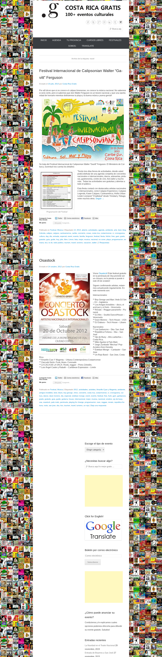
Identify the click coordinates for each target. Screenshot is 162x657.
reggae (104, 402)
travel (73, 243)
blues (60, 393)
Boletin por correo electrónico (101, 550)
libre (66, 239)
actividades (92, 230)
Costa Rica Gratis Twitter (93, 22)
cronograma (120, 233)
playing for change (76, 402)
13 (75, 230)
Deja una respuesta (98, 405)
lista (76, 239)
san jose (52, 405)
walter (94, 243)
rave (98, 402)
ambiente (109, 230)
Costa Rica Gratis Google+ (99, 22)
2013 (79, 230)
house (71, 399)
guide (53, 239)
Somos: (72, 46)
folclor (108, 236)
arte (115, 230)
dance (45, 396)
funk (110, 396)
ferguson (89, 236)
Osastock (47, 260)
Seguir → (100, 198)
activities (92, 390)
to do (51, 243)
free (113, 236)
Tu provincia (74, 40)
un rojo (86, 405)
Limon (71, 239)
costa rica (96, 233)
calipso (49, 233)
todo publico (58, 243)
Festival (53, 230)
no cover (102, 239)
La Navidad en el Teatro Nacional (100, 645)
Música (60, 230)
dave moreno (54, 396)
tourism (67, 243)
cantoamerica (65, 233)
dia (50, 236)
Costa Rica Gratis (70, 84)
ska (58, 405)
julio (61, 239)
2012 (76, 390)
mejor (81, 239)
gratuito (42, 239)
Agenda (56, 40)
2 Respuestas (103, 243)
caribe (74, 233)
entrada (56, 236)
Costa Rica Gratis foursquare (110, 22)
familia (82, 236)
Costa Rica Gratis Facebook (88, 22)
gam (117, 236)
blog (124, 230)
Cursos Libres (95, 40)
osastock (46, 402)
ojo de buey (117, 399)
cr (113, 233)
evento (76, 236)
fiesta (102, 236)
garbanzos (121, 396)
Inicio (44, 40)
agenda (101, 230)
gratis (122, 236)
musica (87, 239)
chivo (76, 393)
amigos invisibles (46, 393)
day (47, 236)
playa (108, 239)
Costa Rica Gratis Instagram (121, 22)
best (120, 230)
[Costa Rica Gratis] (81, 10)
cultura (42, 236)
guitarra (65, 399)
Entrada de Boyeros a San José (99, 653)
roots (46, 405)
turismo (80, 243)
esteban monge (78, 396)
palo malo (55, 402)
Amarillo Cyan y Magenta (106, 390)
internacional (80, 399)
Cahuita (42, 233)
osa (40, 402)
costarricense (106, 233)
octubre (109, 399)
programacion (117, 239)
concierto (81, 233)
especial (63, 236)
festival (96, 236)
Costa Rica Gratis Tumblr (115, 22)
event (70, 236)
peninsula (64, 402)
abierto (84, 230)
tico (46, 243)
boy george (68, 393)
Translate (88, 46)
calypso (56, 233)
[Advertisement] (104, 491)
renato (110, 402)
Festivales (115, 40)
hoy (57, 239)
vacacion (87, 243)
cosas (88, 233)
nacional (94, 239)
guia (48, 239)
